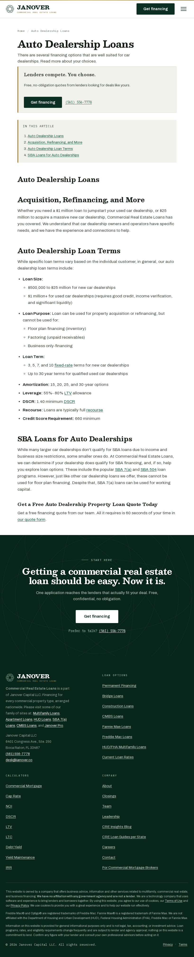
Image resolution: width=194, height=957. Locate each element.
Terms (183, 944)
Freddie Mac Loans (117, 737)
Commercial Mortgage (24, 786)
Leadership (111, 816)
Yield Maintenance (20, 857)
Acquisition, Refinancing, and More (55, 142)
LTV (68, 393)
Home (21, 31)
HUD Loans (42, 719)
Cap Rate (13, 796)
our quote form (31, 519)
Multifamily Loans (46, 713)
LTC (9, 837)
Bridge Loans (112, 696)
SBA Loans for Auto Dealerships (53, 155)
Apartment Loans (19, 719)
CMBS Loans (27, 725)
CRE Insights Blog (117, 827)
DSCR (69, 401)
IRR (9, 867)
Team (106, 806)
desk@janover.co (19, 760)
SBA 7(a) (123, 469)
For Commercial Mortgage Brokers (130, 867)
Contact (108, 857)
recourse (94, 410)
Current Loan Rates (118, 757)
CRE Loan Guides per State (124, 837)
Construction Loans (118, 706)
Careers (108, 847)
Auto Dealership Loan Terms (50, 149)
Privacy (168, 944)
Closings (109, 796)
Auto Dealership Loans (46, 136)
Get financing (155, 9)
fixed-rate (63, 365)
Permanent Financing (119, 685)
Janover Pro (53, 725)
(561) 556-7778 (78, 102)
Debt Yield (14, 847)
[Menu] (183, 9)
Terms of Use (173, 900)
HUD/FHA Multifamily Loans (124, 747)
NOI (9, 806)
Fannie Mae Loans (116, 727)
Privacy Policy (20, 905)
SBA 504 (149, 469)
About (107, 786)
